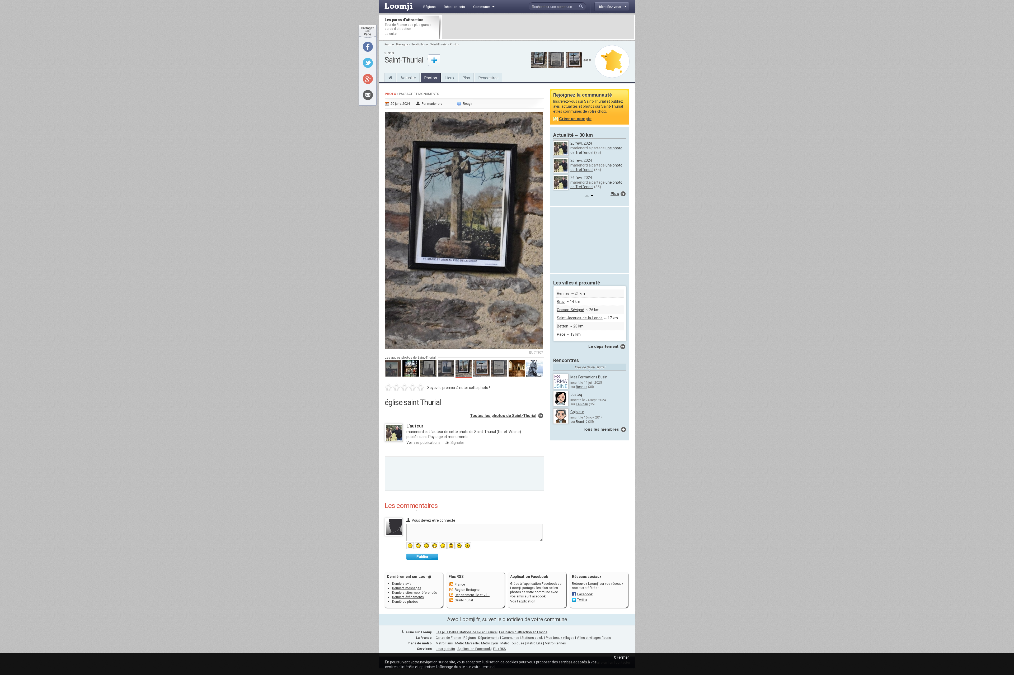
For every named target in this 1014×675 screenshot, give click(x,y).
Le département (603, 346)
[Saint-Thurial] (390, 77)
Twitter (582, 600)
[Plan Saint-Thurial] (612, 61)
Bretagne (402, 44)
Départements (488, 638)
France (389, 44)
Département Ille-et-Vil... (472, 595)
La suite (391, 34)
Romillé (581, 422)
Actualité (408, 77)
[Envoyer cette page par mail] (368, 95)
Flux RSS (456, 576)
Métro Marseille (467, 643)
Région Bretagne (467, 590)
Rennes (563, 293)
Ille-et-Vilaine (419, 44)
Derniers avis (401, 584)
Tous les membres (601, 429)
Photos (454, 44)
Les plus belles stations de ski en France (466, 632)
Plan (466, 77)
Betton (562, 326)
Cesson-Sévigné (570, 310)
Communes (510, 638)
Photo (390, 94)
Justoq (576, 394)
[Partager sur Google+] (368, 79)
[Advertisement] (538, 27)
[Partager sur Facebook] (368, 47)
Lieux (449, 77)
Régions (469, 638)
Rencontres (488, 77)
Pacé (561, 334)
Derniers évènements (408, 597)
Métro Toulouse (512, 643)
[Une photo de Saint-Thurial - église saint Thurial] (464, 229)
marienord (435, 104)
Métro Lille (534, 643)
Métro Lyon (489, 643)
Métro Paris (444, 643)
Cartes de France (448, 638)
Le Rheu (582, 404)
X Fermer (621, 657)
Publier (422, 557)
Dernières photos (405, 601)
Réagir (467, 104)
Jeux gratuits (445, 649)
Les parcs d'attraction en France (523, 632)
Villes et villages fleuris (594, 638)
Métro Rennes (555, 643)
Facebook (585, 594)
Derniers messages (406, 588)
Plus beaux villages (560, 638)
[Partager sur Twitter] (368, 63)
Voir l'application (522, 601)
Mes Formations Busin (588, 377)
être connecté (443, 520)
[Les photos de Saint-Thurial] (587, 60)
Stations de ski (532, 638)
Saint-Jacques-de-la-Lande (580, 318)
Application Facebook (474, 649)
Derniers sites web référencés (414, 593)
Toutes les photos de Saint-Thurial (503, 415)
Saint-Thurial (438, 44)
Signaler (457, 442)
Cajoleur (577, 412)
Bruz (561, 302)
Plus (615, 193)
